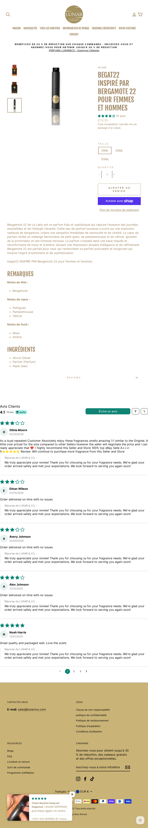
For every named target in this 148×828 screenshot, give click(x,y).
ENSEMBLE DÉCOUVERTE (104, 28)
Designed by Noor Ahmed (74, 814)
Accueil (102, 67)
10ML (104, 150)
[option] (74, 47)
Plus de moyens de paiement (119, 210)
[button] (107, 116)
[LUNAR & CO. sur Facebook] (85, 779)
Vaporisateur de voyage (76, 28)
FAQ (9, 756)
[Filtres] (135, 411)
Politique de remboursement (92, 720)
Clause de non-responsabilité (93, 709)
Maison (16, 28)
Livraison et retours (18, 761)
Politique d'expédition (88, 726)
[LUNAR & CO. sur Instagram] (78, 779)
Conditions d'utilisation (89, 731)
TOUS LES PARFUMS (50, 28)
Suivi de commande (18, 767)
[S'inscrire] (127, 767)
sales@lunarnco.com (32, 709)
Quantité (106, 167)
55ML (105, 159)
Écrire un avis (108, 411)
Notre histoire (127, 28)
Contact (74, 34)
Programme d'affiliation (20, 772)
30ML (119, 150)
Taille (103, 143)
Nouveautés (30, 28)
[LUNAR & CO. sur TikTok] (92, 779)
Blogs (10, 750)
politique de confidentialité (91, 715)
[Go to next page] (87, 671)
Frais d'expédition (108, 124)
